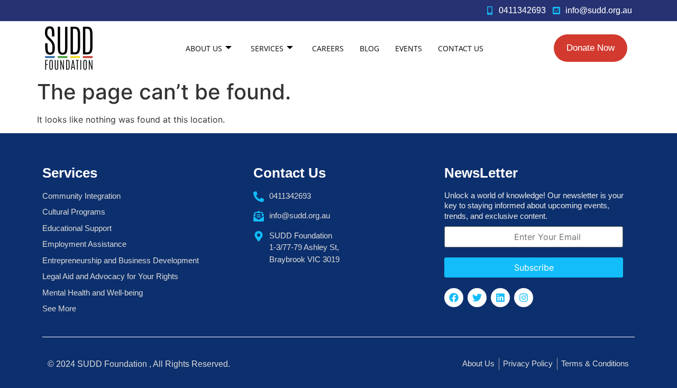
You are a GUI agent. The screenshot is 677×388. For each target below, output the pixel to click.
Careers (328, 48)
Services (267, 48)
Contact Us (460, 48)
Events (408, 48)
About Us (204, 48)
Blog (369, 48)
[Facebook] (453, 297)
